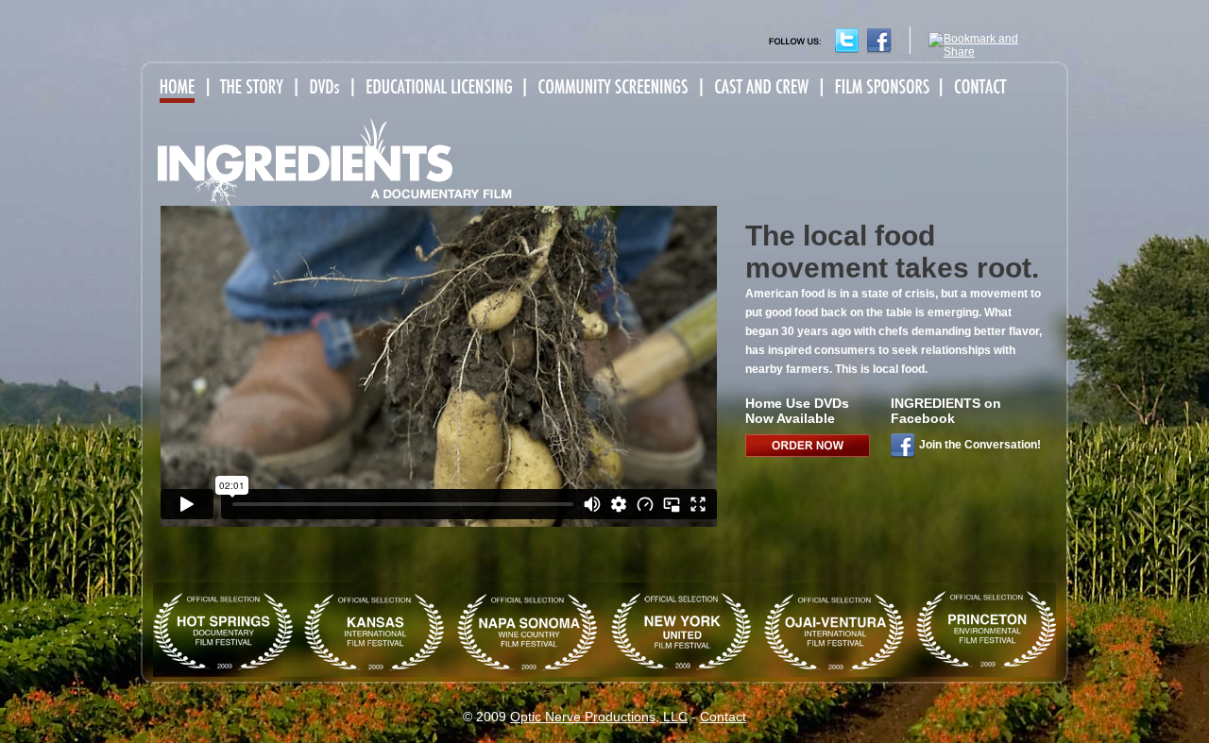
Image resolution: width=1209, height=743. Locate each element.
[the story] (254, 88)
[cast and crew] (760, 88)
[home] (181, 88)
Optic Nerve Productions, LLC (599, 716)
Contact (723, 716)
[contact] (977, 88)
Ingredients (335, 162)
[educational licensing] (437, 88)
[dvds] (324, 88)
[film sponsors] (880, 88)
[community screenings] (611, 88)
